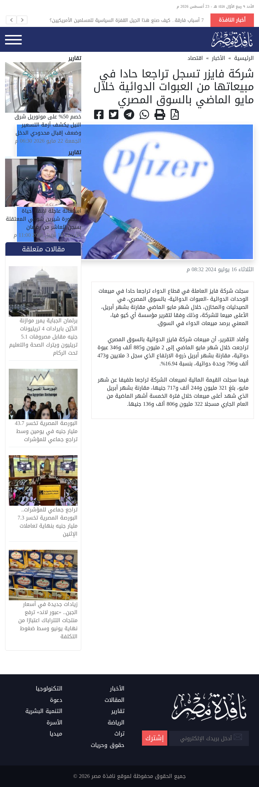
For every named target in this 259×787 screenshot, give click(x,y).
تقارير (117, 711)
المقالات (114, 700)
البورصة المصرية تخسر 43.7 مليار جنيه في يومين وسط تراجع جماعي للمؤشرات (46, 431)
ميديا (56, 733)
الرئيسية (244, 58)
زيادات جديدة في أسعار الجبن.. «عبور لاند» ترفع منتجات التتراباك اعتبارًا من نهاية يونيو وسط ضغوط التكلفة (48, 620)
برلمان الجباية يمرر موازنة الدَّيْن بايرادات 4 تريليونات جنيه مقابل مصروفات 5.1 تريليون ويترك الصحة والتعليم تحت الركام (43, 337)
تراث (119, 733)
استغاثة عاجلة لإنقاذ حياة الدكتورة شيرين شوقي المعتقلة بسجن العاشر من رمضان (43, 219)
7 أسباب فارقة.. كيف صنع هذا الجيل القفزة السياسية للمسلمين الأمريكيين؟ (127, 20)
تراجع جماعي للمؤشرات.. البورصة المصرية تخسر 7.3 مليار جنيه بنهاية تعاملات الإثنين (48, 522)
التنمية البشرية (43, 711)
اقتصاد (195, 58)
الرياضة (116, 722)
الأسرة (54, 722)
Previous (11, 19)
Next (22, 19)
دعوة (56, 700)
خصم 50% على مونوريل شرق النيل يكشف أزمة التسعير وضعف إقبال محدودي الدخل (48, 124)
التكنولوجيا (49, 688)
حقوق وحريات (107, 745)
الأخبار (218, 58)
